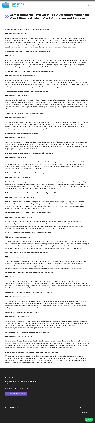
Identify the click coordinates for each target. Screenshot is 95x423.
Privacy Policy (84, 408)
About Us (60, 5)
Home (53, 5)
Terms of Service (85, 412)
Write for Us (69, 5)
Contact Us (79, 5)
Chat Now (90, 419)
